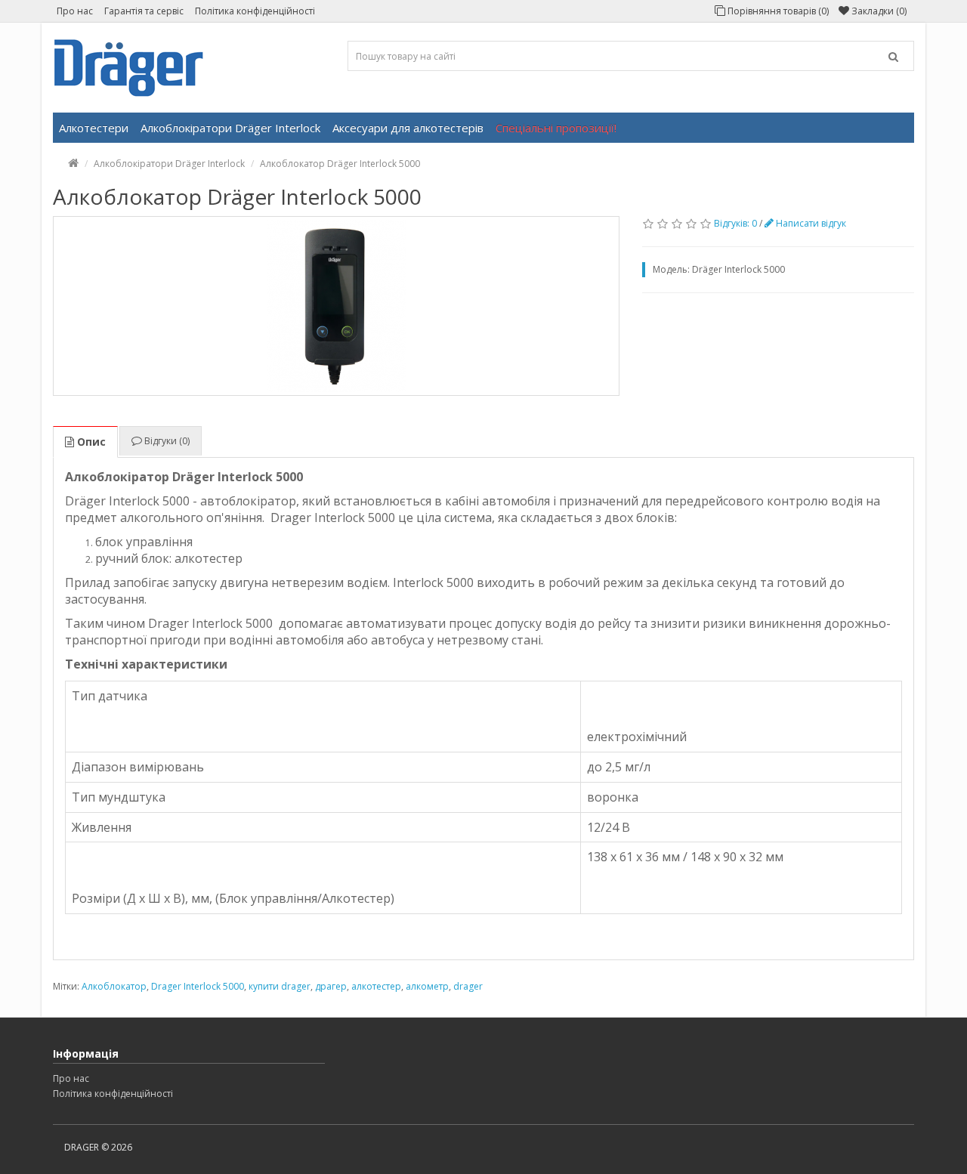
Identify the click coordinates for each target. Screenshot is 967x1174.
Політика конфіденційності (255, 11)
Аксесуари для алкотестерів (408, 127)
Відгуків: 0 (735, 223)
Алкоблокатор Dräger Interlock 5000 (340, 163)
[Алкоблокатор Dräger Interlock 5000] (336, 306)
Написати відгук (810, 223)
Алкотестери (93, 127)
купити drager (279, 986)
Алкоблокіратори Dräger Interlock (230, 127)
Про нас (75, 11)
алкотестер (376, 986)
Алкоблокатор (114, 986)
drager (468, 986)
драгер (331, 986)
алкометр (427, 986)
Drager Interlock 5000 (197, 986)
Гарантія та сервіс (144, 11)
